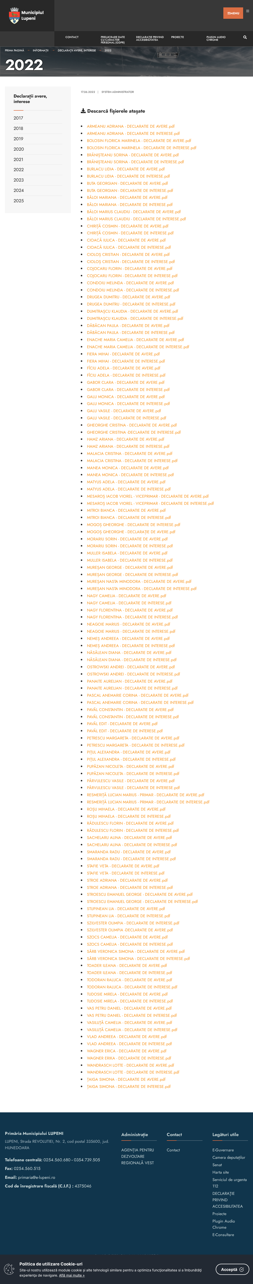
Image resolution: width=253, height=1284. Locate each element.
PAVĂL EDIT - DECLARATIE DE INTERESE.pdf (125, 731)
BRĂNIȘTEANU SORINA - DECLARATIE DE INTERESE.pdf (135, 162)
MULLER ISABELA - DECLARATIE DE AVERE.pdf (127, 553)
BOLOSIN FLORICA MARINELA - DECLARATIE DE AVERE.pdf (139, 140)
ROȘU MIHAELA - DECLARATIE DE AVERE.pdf (126, 809)
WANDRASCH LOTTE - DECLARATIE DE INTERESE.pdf (133, 1072)
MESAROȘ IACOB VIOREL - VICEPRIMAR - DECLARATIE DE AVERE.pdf (148, 496)
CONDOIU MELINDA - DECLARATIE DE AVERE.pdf (130, 283)
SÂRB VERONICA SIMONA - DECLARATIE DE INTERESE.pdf (138, 958)
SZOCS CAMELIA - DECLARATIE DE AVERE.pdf (127, 937)
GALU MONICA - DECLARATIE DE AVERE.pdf (126, 397)
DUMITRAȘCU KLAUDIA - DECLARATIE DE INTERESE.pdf (135, 318)
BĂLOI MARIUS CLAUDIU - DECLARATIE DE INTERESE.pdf (136, 219)
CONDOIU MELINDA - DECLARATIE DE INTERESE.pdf (133, 290)
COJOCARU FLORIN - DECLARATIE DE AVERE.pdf (129, 268)
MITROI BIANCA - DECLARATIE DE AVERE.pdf (126, 510)
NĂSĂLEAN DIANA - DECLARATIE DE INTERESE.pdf (132, 660)
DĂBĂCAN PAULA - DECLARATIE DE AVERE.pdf (128, 325)
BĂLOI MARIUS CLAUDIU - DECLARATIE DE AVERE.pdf (134, 212)
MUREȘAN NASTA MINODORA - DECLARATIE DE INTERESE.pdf (142, 588)
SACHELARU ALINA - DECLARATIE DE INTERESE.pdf (132, 845)
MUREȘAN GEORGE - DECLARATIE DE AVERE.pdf (130, 567)
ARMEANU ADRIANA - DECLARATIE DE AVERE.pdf (131, 126)
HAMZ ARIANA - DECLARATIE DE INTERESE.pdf (128, 446)
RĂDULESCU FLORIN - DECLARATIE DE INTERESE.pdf (133, 830)
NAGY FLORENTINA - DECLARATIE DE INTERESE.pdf (132, 617)
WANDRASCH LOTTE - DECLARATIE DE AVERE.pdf (130, 1065)
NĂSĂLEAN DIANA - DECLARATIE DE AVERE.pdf (129, 652)
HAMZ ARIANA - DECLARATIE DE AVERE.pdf (125, 439)
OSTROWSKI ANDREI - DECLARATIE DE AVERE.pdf (131, 667)
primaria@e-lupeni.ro (36, 1177)
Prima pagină (14, 50)
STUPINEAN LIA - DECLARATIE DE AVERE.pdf (126, 909)
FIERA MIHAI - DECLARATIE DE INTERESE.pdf (126, 361)
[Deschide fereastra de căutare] (244, 37)
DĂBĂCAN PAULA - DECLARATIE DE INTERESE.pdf (131, 332)
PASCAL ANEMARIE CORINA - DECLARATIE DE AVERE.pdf (138, 695)
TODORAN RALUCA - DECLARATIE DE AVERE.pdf (129, 980)
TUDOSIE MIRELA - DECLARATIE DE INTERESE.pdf (130, 1001)
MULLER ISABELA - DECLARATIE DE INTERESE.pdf (130, 560)
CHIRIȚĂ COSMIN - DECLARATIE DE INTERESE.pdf (130, 233)
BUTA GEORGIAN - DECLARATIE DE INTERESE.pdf (130, 190)
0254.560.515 (27, 1168)
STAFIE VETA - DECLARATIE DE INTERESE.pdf (126, 873)
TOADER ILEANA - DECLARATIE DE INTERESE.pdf (129, 973)
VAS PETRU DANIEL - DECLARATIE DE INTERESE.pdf (132, 1015)
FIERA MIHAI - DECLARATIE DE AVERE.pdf (123, 354)
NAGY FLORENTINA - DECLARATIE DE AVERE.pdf (130, 610)
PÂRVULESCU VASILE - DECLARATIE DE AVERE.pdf (131, 781)
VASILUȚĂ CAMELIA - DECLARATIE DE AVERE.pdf (129, 1022)
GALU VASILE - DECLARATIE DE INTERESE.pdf (126, 418)
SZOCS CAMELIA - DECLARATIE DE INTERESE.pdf (130, 944)
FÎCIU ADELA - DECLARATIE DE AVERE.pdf (123, 368)
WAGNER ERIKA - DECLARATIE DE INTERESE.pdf (129, 1058)
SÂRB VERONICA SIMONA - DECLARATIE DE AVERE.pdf (136, 951)
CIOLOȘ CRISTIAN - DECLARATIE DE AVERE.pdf (128, 254)
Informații (41, 50)
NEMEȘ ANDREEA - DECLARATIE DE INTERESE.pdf (131, 646)
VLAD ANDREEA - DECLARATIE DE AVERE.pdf (127, 1036)
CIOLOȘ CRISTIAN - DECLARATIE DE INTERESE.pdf (131, 262)
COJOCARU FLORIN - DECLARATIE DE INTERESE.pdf (132, 276)
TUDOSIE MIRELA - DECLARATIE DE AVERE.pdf (127, 994)
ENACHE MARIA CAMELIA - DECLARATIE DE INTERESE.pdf (138, 347)
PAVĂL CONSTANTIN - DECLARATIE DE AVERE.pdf (130, 710)
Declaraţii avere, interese (77, 50)
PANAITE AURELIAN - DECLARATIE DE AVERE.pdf (129, 681)
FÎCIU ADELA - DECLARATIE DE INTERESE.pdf (126, 375)
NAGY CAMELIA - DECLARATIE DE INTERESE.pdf (129, 603)
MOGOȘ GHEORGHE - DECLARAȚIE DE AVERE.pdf (131, 532)
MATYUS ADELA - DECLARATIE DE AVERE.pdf (126, 482)
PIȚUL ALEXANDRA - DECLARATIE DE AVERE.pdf (128, 752)
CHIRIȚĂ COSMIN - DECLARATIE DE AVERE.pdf (128, 226)
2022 (108, 50)
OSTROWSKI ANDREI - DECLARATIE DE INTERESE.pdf (133, 674)
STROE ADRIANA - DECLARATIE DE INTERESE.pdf (130, 887)
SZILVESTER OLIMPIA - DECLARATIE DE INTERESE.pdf (133, 923)
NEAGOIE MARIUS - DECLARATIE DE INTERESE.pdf (131, 631)
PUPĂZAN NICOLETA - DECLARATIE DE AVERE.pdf (130, 766)
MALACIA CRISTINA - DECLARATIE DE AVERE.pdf (129, 453)
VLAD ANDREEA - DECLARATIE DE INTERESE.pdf (129, 1044)
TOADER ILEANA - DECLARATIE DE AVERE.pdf (127, 965)
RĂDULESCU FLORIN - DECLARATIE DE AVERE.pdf (130, 823)
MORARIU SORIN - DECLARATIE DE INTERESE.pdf (130, 546)
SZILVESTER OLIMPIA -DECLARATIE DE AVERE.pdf (130, 930)
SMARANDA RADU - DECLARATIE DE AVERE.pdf (129, 852)
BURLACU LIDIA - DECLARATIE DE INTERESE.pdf (128, 176)
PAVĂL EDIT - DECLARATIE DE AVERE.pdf (122, 724)
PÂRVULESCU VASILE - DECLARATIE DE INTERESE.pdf (133, 788)
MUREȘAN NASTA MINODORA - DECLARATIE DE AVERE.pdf (139, 581)
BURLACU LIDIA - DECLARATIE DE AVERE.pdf (126, 169)
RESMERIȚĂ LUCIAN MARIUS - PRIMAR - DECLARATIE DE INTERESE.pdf (148, 802)
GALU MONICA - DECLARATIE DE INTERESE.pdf (128, 404)
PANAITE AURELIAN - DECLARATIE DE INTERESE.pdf (132, 688)
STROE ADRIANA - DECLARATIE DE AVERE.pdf (127, 880)
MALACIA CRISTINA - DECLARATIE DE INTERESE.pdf (132, 461)
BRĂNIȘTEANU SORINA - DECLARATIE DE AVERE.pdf (133, 155)
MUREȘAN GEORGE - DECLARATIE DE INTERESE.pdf (132, 574)
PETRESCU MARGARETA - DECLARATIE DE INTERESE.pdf (136, 745)
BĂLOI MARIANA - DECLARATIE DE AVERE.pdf (127, 197)
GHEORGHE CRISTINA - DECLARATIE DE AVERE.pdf (132, 425)
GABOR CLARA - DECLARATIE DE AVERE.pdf (126, 382)
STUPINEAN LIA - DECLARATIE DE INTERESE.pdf (128, 916)
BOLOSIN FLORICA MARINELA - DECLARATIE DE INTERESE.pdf (141, 148)
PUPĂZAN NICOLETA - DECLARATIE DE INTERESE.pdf (133, 773)
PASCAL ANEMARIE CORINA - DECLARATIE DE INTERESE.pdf (140, 702)
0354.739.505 (87, 1160)
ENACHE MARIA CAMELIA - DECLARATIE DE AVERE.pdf (135, 340)
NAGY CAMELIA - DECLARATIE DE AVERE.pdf (126, 596)
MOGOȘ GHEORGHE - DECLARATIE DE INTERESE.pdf (133, 525)
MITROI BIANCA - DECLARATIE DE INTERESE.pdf (129, 517)
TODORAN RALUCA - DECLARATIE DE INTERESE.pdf (132, 987)
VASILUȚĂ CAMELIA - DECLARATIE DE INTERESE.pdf (132, 1030)
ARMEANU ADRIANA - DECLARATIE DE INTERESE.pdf (133, 133)
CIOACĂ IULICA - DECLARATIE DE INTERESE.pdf (129, 247)
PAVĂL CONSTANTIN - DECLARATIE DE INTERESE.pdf (133, 717)
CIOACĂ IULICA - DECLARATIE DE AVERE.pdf (126, 240)
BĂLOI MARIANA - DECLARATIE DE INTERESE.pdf (130, 204)
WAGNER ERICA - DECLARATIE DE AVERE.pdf (127, 1051)
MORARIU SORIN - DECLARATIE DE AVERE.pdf (127, 539)
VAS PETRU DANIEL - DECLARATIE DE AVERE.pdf (129, 1008)
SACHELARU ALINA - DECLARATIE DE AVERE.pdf (129, 837)
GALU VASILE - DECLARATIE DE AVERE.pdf (124, 411)
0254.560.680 (56, 1160)
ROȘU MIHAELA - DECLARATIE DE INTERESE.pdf (129, 816)
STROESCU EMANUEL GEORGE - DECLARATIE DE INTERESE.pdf (142, 901)
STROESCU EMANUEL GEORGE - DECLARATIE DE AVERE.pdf (140, 894)
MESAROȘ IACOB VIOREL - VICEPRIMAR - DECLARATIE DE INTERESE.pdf (150, 503)
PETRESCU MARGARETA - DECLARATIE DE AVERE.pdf (133, 738)
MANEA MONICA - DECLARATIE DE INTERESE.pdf (130, 475)
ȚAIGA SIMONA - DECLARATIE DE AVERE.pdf (126, 1079)
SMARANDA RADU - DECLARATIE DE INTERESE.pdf (131, 859)
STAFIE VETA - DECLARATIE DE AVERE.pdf (123, 866)
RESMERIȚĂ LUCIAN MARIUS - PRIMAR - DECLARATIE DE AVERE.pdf (145, 795)
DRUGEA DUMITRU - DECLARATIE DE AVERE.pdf (128, 297)
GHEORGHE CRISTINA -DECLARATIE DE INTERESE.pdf (134, 432)
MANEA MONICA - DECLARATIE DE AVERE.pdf (128, 468)
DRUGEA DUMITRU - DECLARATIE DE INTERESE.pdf (131, 304)
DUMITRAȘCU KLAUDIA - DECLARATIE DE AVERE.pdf (132, 311)
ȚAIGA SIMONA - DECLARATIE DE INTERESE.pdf (129, 1086)
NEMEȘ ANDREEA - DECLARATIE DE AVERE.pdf (128, 638)
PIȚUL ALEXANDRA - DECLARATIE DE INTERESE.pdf (131, 759)
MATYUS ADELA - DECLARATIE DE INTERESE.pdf (129, 489)
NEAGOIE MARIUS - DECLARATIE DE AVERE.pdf (128, 624)
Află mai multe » (72, 1275)
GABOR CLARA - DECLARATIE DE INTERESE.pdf (128, 389)
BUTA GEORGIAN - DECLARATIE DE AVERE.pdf (127, 183)
